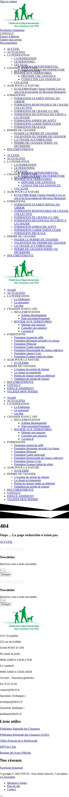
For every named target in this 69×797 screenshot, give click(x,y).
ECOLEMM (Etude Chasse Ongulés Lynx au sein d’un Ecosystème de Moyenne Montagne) (40, 90)
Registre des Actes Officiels (15, 752)
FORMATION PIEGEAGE (30, 126)
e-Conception (7, 776)
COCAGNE (21, 82)
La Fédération (22, 299)
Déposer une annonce (33, 324)
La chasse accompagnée (27, 372)
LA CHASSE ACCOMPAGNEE (33, 139)
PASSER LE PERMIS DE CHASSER (36, 133)
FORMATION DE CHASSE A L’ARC (36, 111)
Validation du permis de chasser (31, 378)
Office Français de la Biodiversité (18, 740)
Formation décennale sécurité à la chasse (36, 340)
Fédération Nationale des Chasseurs (20, 728)
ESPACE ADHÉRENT (20, 388)
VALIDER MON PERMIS (22, 391)
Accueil (11, 289)
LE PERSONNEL (24, 61)
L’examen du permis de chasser (31, 369)
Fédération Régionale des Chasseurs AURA (24, 734)
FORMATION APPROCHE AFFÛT (35, 120)
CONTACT (14, 385)
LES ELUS (20, 64)
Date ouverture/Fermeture (35, 318)
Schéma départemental (33, 315)
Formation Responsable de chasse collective (38, 350)
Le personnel (21, 302)
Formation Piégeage (25, 343)
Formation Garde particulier (29, 346)
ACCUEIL (13, 48)
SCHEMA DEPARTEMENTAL (39, 66)
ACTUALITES (16, 52)
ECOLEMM (21, 362)
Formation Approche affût (28, 337)
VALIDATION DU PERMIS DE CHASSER (40, 136)
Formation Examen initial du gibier (33, 356)
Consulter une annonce (34, 327)
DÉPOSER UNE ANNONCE (38, 76)
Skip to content (8, 1)
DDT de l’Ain (8, 746)
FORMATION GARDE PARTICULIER (37, 123)
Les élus (18, 305)
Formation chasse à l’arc (27, 353)
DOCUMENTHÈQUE (20, 381)
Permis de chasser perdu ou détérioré (34, 375)
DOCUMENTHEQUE (20, 149)
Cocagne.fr (27, 331)
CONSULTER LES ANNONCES (41, 79)
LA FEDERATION (25, 58)
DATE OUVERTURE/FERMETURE (43, 69)
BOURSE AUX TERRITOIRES (33, 72)
